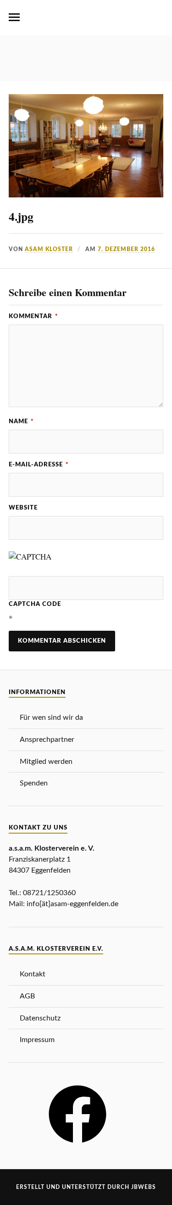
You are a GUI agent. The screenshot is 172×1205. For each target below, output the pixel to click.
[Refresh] (74, 556)
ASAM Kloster (49, 249)
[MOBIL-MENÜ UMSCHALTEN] (14, 17)
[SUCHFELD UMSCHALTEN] (157, 17)
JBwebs (143, 1187)
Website (23, 507)
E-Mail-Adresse (39, 464)
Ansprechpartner (47, 739)
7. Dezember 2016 (126, 249)
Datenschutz (40, 1018)
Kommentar (33, 316)
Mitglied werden (46, 761)
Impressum (37, 1039)
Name (21, 421)
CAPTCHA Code (35, 604)
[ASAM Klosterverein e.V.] (86, 20)
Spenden (34, 783)
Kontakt (32, 974)
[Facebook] (77, 1146)
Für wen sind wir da (51, 717)
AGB (27, 996)
